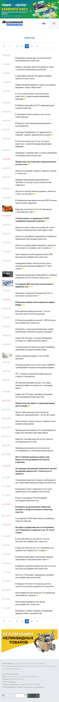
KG (43, 23)
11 (32, 46)
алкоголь (29, 38)
